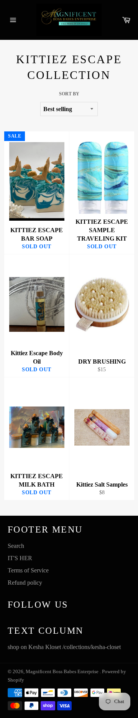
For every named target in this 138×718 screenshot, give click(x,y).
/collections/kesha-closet (91, 647)
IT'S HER (20, 558)
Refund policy (25, 582)
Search (16, 546)
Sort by (69, 94)
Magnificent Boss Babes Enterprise (63, 671)
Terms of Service (28, 570)
